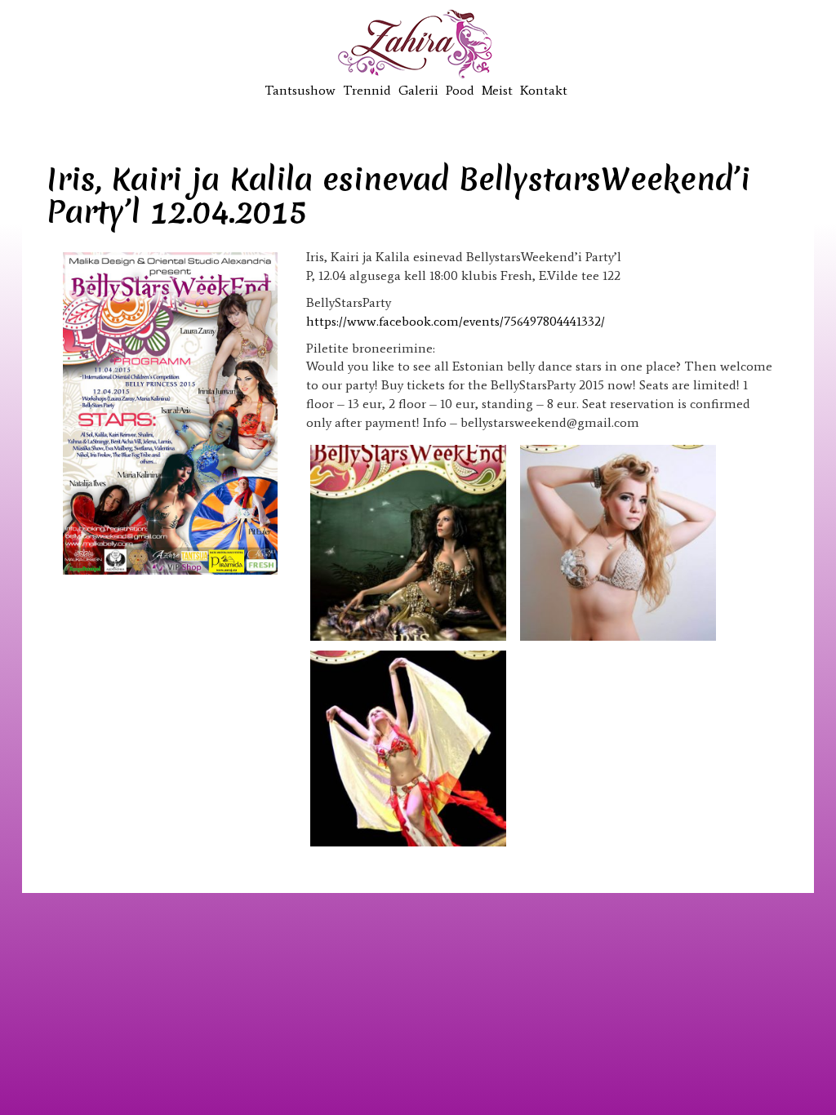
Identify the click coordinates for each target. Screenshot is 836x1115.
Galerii (418, 90)
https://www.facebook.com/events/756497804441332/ (455, 321)
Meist (497, 90)
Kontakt (543, 90)
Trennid (367, 90)
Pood (460, 90)
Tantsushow (300, 90)
